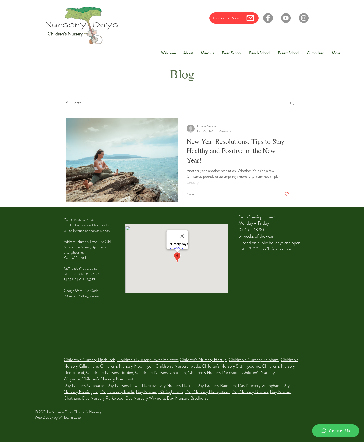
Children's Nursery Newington (127, 366)
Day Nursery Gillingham (259, 385)
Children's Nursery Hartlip (203, 359)
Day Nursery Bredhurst (187, 398)
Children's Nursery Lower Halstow (147, 359)
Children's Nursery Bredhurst (107, 379)
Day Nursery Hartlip (176, 385)
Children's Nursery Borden (109, 372)
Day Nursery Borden (250, 392)
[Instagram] (304, 18)
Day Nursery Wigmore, (146, 398)
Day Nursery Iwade (117, 392)
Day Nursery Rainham (216, 385)
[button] (292, 103)
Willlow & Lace (69, 417)
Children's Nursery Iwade (178, 366)
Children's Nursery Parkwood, (215, 372)
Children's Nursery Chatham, (161, 372)
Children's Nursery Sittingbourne (231, 366)
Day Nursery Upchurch (84, 385)
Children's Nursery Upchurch (89, 359)
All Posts (73, 103)
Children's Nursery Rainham (254, 359)
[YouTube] (286, 18)
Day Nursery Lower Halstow (131, 385)
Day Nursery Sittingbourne (159, 392)
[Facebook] (268, 18)
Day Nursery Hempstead (207, 392)
